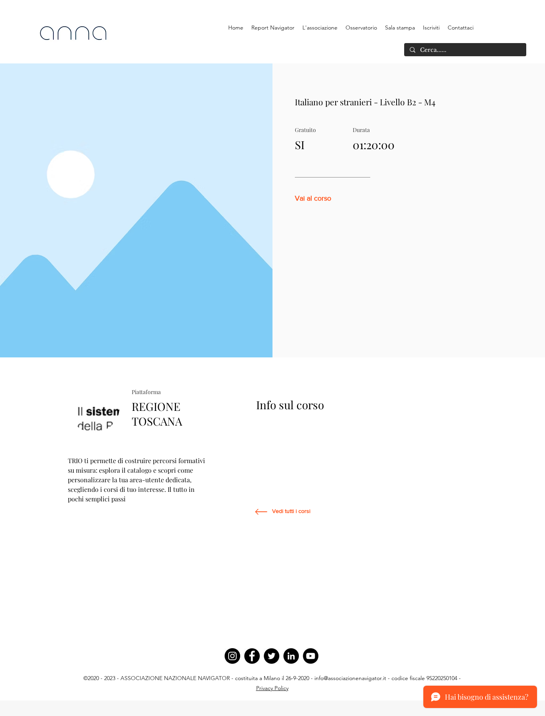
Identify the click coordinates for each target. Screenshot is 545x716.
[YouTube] (310, 656)
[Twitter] (271, 656)
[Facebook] (252, 656)
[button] (320, 28)
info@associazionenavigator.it (350, 678)
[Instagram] (232, 656)
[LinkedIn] (291, 656)
